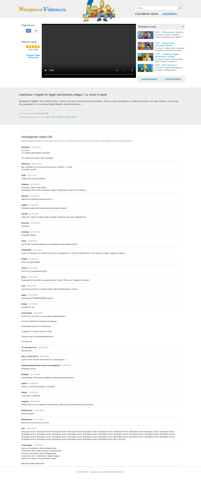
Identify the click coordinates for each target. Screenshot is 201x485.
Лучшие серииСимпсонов (33, 56)
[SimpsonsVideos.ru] (42, 9)
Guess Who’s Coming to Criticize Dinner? (61, 117)
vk (36, 31)
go (180, 8)
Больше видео (149, 79)
